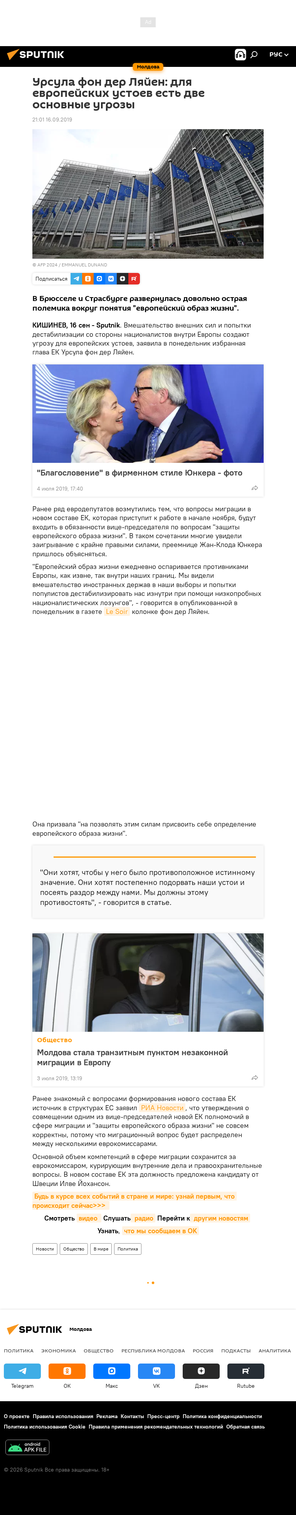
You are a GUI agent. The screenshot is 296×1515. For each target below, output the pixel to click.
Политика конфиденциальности (222, 1416)
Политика (128, 1249)
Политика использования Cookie (45, 1426)
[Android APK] (27, 1448)
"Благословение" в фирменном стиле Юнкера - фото (139, 472)
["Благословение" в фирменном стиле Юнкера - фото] (148, 413)
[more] (254, 488)
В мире (101, 1249)
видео (89, 1218)
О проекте (17, 1416)
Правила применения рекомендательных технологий (156, 1426)
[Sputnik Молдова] (38, 61)
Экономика (58, 1350)
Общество (54, 1040)
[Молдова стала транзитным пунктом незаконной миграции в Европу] (148, 982)
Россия (203, 1350)
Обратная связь (245, 1426)
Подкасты (236, 1350)
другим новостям (220, 1218)
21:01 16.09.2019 (52, 119)
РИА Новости (162, 1107)
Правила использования (63, 1416)
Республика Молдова (153, 1350)
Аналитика (275, 1350)
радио (143, 1218)
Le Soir (117, 611)
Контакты (132, 1416)
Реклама (107, 1416)
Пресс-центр (163, 1416)
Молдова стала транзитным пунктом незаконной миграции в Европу (132, 1057)
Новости (45, 1249)
